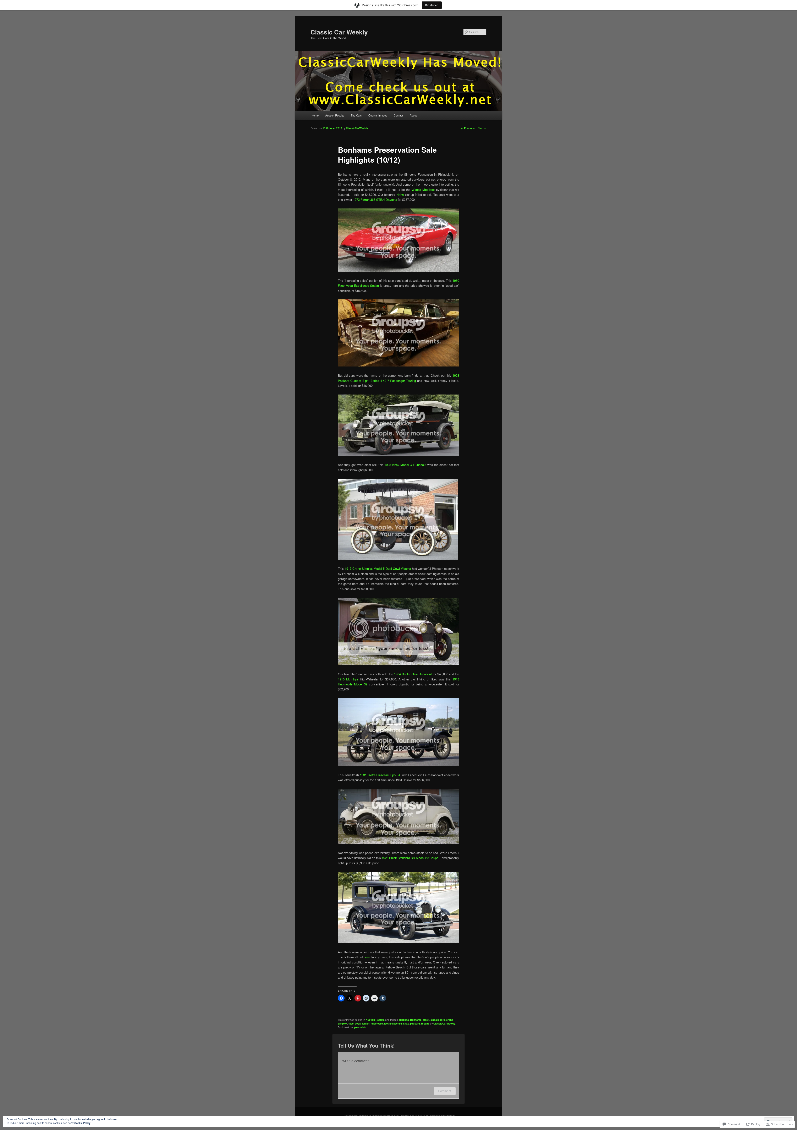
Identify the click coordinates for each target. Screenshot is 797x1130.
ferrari (365, 1023)
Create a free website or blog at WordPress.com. (371, 1115)
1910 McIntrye (348, 679)
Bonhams (416, 1020)
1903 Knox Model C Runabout (405, 464)
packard (415, 1023)
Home (315, 115)
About (413, 115)
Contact (398, 115)
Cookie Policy (82, 1123)
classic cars (437, 1020)
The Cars (356, 115)
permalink (360, 1027)
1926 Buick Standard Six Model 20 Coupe (410, 857)
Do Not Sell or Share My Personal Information (428, 1115)
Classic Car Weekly (339, 31)
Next (482, 128)
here (367, 957)
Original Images (377, 115)
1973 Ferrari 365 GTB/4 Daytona (375, 199)
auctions (404, 1020)
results (425, 1023)
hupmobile (377, 1023)
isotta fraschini (393, 1023)
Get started (431, 5)
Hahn (400, 194)
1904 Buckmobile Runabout (413, 674)
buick (426, 1020)
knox (406, 1023)
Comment (444, 1091)
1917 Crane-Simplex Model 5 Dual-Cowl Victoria (378, 568)
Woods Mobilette (423, 189)
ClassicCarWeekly (357, 128)
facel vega (354, 1023)
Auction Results (334, 115)
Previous (468, 128)
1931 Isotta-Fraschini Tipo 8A (380, 775)
